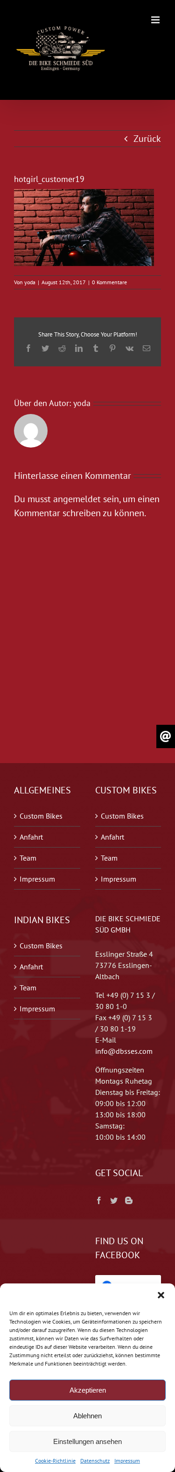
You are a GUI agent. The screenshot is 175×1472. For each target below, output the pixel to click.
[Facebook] (99, 1200)
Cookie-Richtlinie (55, 1460)
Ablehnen (87, 1416)
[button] (161, 1295)
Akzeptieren (88, 1390)
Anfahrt (31, 836)
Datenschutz (95, 1460)
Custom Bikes (41, 815)
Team (28, 857)
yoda (29, 282)
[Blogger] (129, 1200)
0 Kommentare (109, 282)
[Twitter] (114, 1200)
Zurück (147, 139)
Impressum (127, 1460)
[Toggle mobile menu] (156, 20)
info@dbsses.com (124, 1051)
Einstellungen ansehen (87, 1441)
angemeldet (77, 499)
